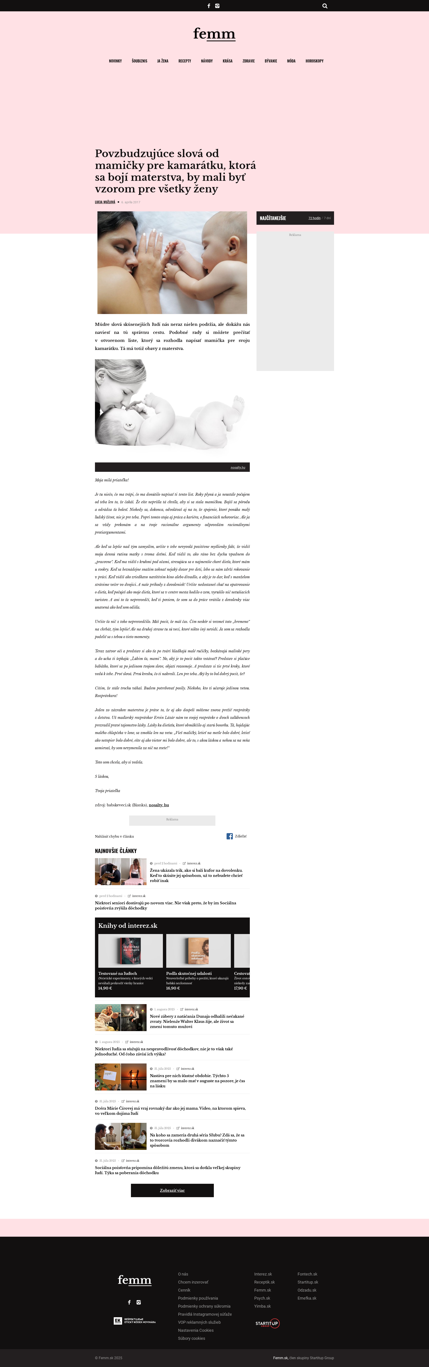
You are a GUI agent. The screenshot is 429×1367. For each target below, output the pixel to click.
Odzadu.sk (307, 1290)
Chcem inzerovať (193, 1282)
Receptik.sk (264, 1282)
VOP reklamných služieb (199, 1322)
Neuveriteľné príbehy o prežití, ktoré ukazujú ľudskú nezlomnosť (197, 981)
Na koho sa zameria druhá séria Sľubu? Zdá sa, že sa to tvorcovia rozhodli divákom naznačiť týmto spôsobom (197, 1140)
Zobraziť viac (172, 1190)
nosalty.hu (238, 467)
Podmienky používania (198, 1298)
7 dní (327, 218)
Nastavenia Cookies (196, 1330)
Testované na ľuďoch (117, 973)
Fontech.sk (307, 1274)
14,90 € (105, 988)
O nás (183, 1274)
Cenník (184, 1290)
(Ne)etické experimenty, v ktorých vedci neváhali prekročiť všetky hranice (125, 981)
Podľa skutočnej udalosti (189, 973)
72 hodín (315, 218)
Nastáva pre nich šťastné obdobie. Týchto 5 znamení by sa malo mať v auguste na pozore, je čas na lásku (197, 1081)
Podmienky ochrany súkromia (204, 1306)
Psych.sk (262, 1298)
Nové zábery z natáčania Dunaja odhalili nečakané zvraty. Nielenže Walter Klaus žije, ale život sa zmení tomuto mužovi (197, 1021)
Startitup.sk (308, 1282)
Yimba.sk (262, 1306)
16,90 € (173, 988)
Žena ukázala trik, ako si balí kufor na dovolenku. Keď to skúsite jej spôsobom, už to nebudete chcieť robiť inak (196, 875)
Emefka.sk (307, 1298)
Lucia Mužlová (105, 202)
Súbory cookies (191, 1338)
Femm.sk (262, 1290)
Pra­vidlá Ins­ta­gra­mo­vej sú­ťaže (205, 1314)
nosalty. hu (159, 805)
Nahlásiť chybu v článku (114, 836)
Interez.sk (263, 1274)
